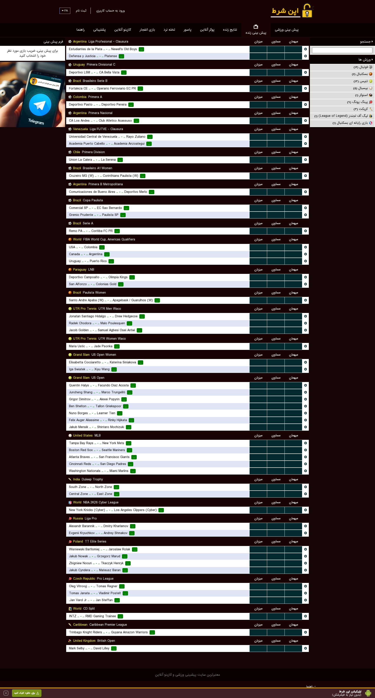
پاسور (187, 29)
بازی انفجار (147, 29)
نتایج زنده (230, 29)
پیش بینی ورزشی (287, 29)
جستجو (366, 41)
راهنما (80, 29)
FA (65, 10)
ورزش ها (365, 59)
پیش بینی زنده (256, 32)
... (258, 49)
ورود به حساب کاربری (110, 10)
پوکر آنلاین (207, 29)
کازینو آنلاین (122, 29)
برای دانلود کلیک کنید (24, 693)
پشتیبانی (99, 29)
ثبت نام (81, 10)
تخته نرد (169, 29)
